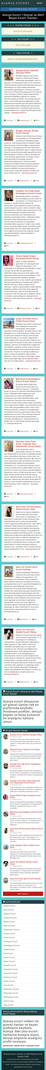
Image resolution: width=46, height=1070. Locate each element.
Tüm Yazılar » (23, 893)
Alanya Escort (24, 120)
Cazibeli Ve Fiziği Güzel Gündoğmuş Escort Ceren (29, 192)
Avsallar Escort (10, 917)
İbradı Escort (24, 180)
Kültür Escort (9, 981)
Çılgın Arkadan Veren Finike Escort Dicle (27, 320)
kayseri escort (19, 1045)
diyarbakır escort (32, 1045)
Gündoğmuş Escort (26, 243)
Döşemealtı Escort (26, 494)
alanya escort (8, 1045)
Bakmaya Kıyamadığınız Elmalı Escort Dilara (28, 380)
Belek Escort (9, 921)
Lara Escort (8, 985)
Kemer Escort (9, 957)
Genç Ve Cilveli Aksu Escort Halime (26, 568)
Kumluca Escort (10, 977)
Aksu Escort (23, 619)
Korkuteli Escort (11, 973)
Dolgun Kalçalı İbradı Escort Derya (27, 132)
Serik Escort (9, 1000)
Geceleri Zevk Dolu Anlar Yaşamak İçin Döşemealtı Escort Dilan (28, 444)
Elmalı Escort (24, 431)
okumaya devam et (18, 112)
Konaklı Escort (10, 965)
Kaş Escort (8, 953)
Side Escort (8, 1004)
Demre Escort (24, 556)
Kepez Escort (9, 961)
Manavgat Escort (11, 993)
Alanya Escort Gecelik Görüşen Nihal (27, 71)
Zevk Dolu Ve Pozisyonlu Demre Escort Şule (28, 508)
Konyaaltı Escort (11, 969)
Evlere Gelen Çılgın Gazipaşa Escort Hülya (27, 257)
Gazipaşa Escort (25, 308)
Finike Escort (24, 368)
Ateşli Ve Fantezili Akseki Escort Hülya (26, 631)
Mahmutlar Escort (11, 989)
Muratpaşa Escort (11, 997)
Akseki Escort (24, 682)
